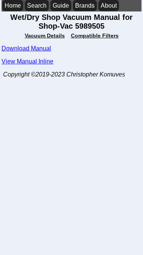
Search (37, 5)
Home (13, 5)
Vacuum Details (45, 35)
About (109, 5)
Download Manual (26, 48)
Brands (85, 5)
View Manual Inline (27, 61)
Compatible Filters (95, 35)
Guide (61, 5)
